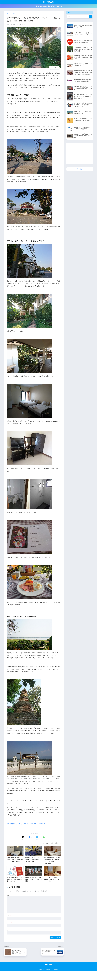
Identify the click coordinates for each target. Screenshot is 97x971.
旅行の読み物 (48, 2)
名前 (9, 916)
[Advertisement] (79, 153)
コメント (10, 895)
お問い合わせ (80, 169)
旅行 (52, 843)
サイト (9, 930)
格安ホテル (58, 843)
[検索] (90, 16)
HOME (49, 964)
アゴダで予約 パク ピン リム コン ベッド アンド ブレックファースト (27, 824)
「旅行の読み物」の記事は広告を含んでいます (48, 6)
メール (9, 923)
